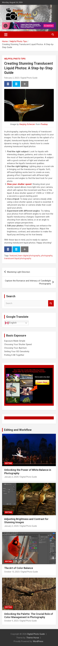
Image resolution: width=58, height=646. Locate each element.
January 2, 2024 (11, 477)
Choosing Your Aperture (15, 348)
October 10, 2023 (11, 572)
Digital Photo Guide (29, 78)
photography (47, 255)
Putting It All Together (14, 355)
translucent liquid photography (17, 258)
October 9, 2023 (11, 621)
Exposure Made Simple (14, 341)
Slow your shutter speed (19, 184)
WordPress (38, 641)
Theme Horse (32, 637)
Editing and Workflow (18, 430)
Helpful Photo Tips (14, 59)
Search (51, 303)
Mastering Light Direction (18, 272)
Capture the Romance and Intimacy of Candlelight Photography (28, 282)
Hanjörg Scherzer (27, 124)
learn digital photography (29, 255)
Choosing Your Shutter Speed (18, 344)
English (12, 323)
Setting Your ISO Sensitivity (16, 351)
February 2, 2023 (11, 78)
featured (13, 255)
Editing (8, 463)
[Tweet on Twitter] (16, 84)
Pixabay (44, 124)
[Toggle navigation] (6, 34)
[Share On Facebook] (8, 84)
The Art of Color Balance (18, 568)
